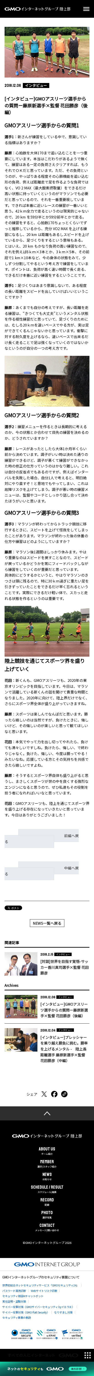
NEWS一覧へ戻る (47, 923)
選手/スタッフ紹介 (47, 1164)
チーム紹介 (47, 1151)
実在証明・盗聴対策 (14, 1301)
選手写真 (47, 1214)
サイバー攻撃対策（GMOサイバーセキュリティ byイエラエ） (38, 1307)
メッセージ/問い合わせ (47, 1227)
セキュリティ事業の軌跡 (16, 1317)
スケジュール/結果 (47, 1189)
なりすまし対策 (63, 1312)
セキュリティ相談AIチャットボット (23, 1296)
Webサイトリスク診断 (44, 1291)
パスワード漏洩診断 (14, 1291)
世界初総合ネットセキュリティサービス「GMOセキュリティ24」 (40, 1285)
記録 (47, 1202)
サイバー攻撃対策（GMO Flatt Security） (25, 1312)
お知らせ (47, 1176)
